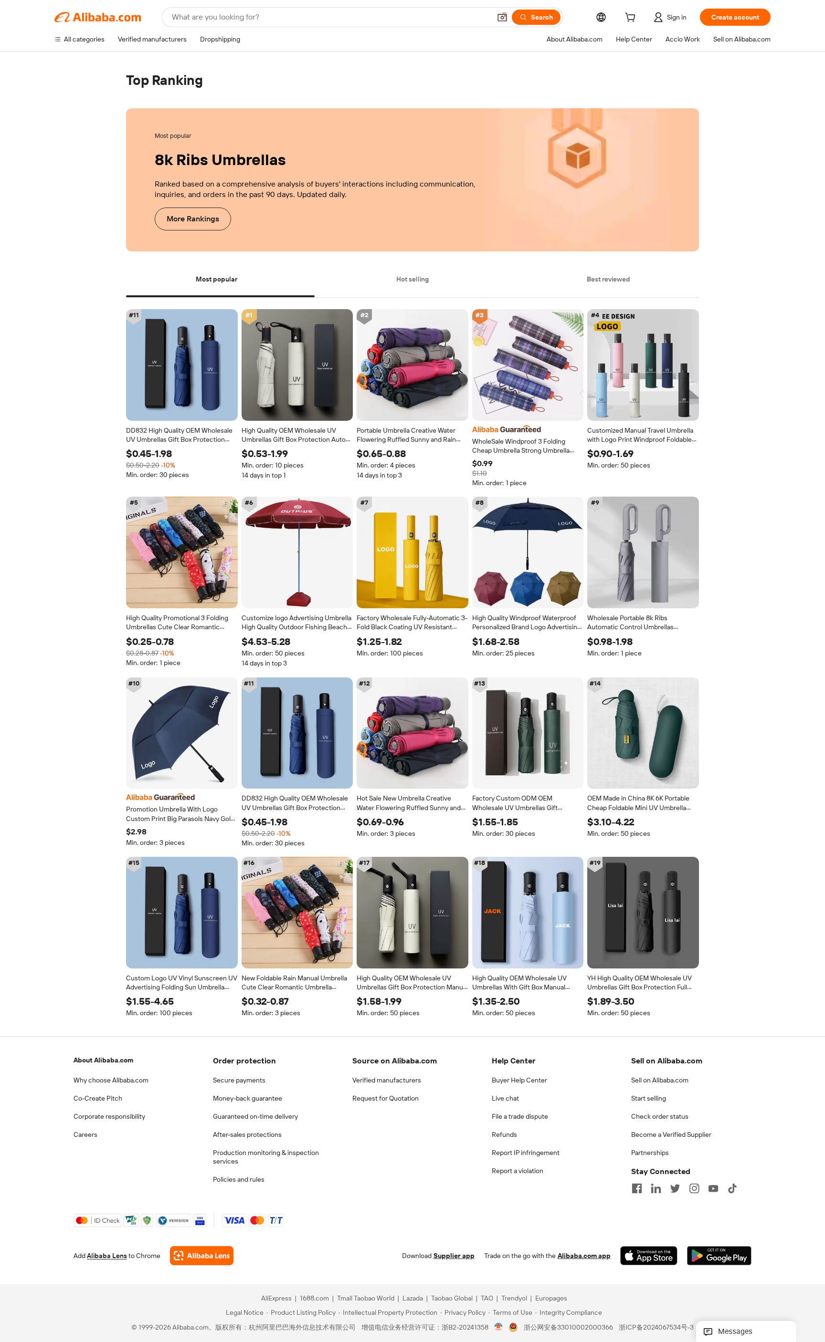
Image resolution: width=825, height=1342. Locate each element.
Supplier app (454, 1256)
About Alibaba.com (103, 1060)
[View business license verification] (498, 1327)
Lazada (412, 1298)
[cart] (632, 18)
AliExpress (276, 1298)
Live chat (505, 1098)
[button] (502, 17)
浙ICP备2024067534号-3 (656, 1328)
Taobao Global (452, 1298)
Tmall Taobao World (365, 1298)
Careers (85, 1134)
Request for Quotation (385, 1098)
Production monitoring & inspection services (266, 1157)
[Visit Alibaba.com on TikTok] (732, 1188)
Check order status (659, 1116)
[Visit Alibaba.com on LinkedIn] (656, 1188)
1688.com (314, 1298)
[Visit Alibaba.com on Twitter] (675, 1188)
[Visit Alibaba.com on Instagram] (694, 1188)
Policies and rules (238, 1179)
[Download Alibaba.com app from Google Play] (719, 1256)
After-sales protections (247, 1134)
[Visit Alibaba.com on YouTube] (713, 1188)
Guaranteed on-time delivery (255, 1116)
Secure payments (239, 1080)
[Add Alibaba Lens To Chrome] (201, 1256)
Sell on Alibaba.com (659, 1080)
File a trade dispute (520, 1116)
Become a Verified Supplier (671, 1134)
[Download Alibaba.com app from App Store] (648, 1256)
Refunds (504, 1134)
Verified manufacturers (386, 1080)
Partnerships (650, 1152)
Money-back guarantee (247, 1098)
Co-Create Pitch (98, 1098)
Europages (551, 1298)
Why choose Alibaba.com (111, 1080)
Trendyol (514, 1298)
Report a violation (517, 1171)
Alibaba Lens (107, 1256)
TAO (487, 1298)
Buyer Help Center (519, 1080)
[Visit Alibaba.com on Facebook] (637, 1188)
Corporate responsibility (109, 1116)
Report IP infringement (526, 1152)
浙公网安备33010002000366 (568, 1328)
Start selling (648, 1098)
